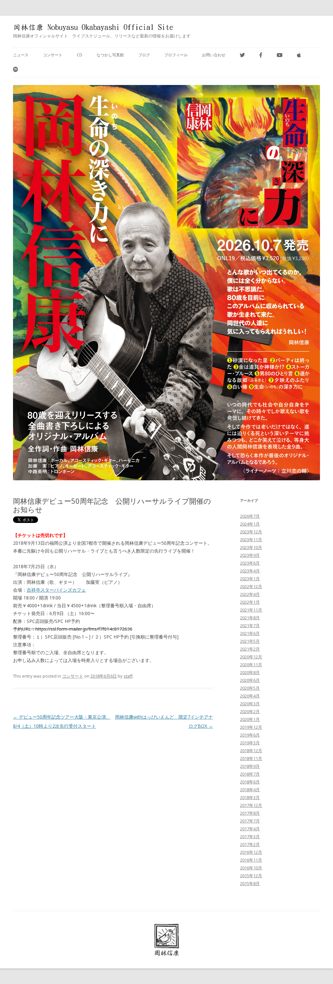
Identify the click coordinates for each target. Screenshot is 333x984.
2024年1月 (250, 524)
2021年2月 (250, 649)
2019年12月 (251, 727)
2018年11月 (251, 758)
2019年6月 (250, 735)
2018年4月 (250, 790)
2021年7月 (250, 625)
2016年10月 (251, 868)
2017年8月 (250, 813)
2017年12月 (251, 805)
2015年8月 (250, 883)
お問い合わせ (213, 55)
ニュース (21, 55)
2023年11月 (251, 539)
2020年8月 (250, 672)
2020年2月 (250, 711)
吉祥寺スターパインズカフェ (56, 590)
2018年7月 (250, 774)
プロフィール (176, 55)
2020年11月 (251, 665)
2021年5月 (250, 641)
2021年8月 (250, 618)
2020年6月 (250, 680)
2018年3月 (250, 797)
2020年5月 (250, 688)
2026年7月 (250, 516)
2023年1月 (250, 579)
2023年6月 (250, 563)
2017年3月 (250, 836)
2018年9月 (250, 766)
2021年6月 (250, 633)
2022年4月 (250, 594)
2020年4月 (250, 696)
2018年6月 (250, 782)
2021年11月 (251, 610)
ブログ (144, 55)
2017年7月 (250, 821)
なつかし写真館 (110, 55)
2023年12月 (251, 532)
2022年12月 (251, 586)
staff (128, 676)
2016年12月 (251, 852)
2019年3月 (250, 743)
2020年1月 (250, 719)
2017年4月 (250, 829)
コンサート (52, 55)
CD (79, 55)
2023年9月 (250, 555)
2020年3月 (250, 704)
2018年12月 (251, 750)
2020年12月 (251, 657)
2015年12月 (251, 876)
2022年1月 (250, 602)
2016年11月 (251, 860)
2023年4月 (250, 571)
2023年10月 (251, 547)
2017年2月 (250, 844)
